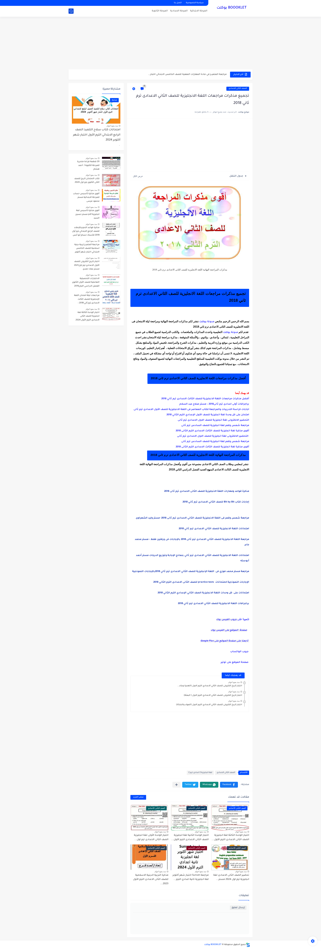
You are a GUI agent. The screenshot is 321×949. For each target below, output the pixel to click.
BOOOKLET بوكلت (232, 8)
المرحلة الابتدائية (198, 11)
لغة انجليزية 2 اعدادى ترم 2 (200, 773)
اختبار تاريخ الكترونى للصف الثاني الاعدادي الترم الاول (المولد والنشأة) (209, 705)
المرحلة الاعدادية (179, 11)
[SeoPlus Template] (248, 944)
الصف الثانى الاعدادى (238, 89)
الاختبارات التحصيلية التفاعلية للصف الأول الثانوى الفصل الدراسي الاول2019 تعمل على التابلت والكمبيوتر (85, 282)
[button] (229, 785)
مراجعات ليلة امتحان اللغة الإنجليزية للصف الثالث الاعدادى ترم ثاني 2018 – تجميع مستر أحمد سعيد (86, 299)
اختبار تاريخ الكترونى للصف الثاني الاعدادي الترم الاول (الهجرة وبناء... (209, 686)
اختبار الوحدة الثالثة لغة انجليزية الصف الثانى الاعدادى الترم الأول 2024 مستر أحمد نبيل (87, 316)
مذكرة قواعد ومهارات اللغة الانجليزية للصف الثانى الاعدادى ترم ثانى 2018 (206, 491)
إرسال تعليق (238, 907)
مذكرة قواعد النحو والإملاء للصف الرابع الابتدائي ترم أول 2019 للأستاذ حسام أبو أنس (85, 231)
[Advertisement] (160, 43)
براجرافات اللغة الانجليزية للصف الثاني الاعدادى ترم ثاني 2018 (213, 603)
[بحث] (71, 11)
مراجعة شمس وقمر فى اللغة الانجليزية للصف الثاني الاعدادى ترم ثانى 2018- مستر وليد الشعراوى (192, 518)
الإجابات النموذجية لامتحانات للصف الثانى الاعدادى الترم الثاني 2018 (201, 582)
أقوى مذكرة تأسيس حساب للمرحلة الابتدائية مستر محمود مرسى (86, 197)
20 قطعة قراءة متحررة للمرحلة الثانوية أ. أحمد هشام (88, 165)
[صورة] (111, 163)
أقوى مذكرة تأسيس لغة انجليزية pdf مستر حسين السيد (87, 214)
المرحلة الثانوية (160, 11)
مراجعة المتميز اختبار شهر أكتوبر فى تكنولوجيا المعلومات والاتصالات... (189, 74)
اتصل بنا (178, 3)
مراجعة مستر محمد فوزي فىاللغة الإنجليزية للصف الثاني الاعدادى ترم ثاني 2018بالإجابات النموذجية (190, 571)
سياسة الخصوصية (195, 3)
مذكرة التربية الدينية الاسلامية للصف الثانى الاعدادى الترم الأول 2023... (150, 879)
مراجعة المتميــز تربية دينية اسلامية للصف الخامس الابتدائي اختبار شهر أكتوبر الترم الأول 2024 (86, 249)
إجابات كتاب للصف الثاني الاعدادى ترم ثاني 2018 (216, 502)
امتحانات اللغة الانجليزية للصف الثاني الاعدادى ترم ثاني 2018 (214, 529)
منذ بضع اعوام (234, 682)
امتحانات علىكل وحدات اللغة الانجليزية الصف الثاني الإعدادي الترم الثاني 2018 (203, 593)
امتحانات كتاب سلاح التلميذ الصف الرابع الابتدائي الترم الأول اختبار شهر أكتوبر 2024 (96, 135)
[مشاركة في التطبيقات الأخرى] (176, 785)
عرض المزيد (138, 797)
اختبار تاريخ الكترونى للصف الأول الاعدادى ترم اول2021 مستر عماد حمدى (86, 265)
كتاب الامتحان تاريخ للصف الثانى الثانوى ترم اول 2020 (86, 181)
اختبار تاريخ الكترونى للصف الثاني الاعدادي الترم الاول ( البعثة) (213, 695)
